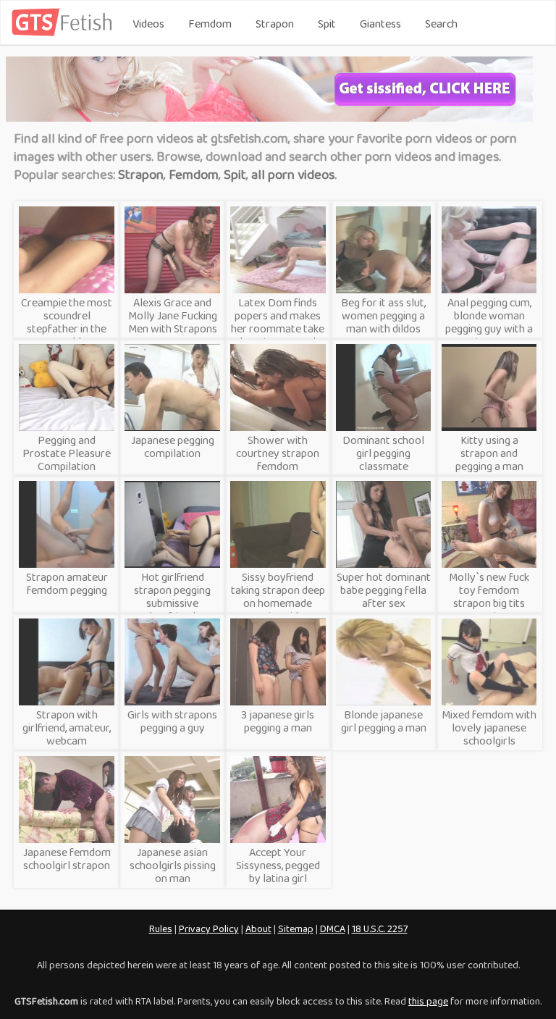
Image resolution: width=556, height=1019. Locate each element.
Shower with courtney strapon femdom (277, 453)
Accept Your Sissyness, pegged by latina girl (278, 865)
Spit (327, 23)
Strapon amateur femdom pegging (67, 583)
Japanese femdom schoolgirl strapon (67, 858)
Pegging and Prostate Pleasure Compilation (66, 453)
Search (441, 23)
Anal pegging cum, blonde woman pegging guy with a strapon (489, 322)
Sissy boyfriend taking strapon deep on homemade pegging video (278, 596)
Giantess (380, 23)
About (258, 928)
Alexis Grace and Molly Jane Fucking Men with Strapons (172, 315)
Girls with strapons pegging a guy (172, 721)
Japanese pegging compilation (172, 446)
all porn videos (292, 174)
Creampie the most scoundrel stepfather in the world (66, 322)
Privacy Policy (209, 928)
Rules (160, 928)
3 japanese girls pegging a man (277, 721)
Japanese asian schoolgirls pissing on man (173, 865)
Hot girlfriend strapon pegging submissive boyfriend (172, 596)
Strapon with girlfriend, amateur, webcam (66, 727)
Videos (148, 23)
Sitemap (295, 928)
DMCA (332, 928)
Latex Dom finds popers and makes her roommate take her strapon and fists (277, 328)
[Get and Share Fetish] (64, 33)
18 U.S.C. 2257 (380, 928)
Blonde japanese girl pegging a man (383, 721)
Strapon (275, 23)
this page (428, 1001)
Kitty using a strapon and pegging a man (489, 453)
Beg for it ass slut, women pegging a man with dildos (383, 315)
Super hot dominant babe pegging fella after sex (384, 590)
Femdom (210, 23)
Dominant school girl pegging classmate (383, 453)
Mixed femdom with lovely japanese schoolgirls (489, 727)
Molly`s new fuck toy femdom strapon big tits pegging (489, 596)
